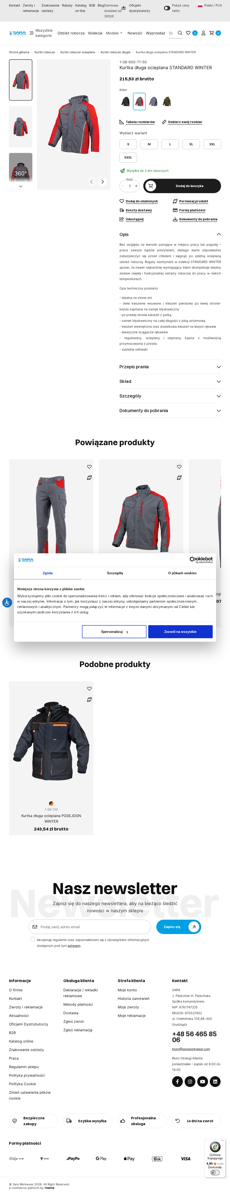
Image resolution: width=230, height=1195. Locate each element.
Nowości (135, 33)
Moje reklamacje (132, 1015)
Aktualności (19, 1015)
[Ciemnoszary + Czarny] (153, 101)
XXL (212, 144)
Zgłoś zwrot (73, 1021)
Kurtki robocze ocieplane (77, 52)
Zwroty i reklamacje (31, 8)
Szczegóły (130, 396)
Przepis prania (134, 366)
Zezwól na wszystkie (180, 632)
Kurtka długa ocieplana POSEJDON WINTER (51, 818)
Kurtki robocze (45, 52)
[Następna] (102, 181)
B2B (92, 5)
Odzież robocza (71, 33)
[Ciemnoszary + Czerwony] (139, 101)
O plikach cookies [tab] (182, 573)
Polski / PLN (212, 5)
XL (191, 144)
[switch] (215, 1172)
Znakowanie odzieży (50, 8)
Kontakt (14, 5)
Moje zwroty (128, 1007)
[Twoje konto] (203, 33)
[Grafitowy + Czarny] (125, 101)
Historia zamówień (133, 998)
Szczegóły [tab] (115, 573)
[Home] (17, 33)
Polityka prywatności (27, 1075)
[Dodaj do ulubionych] (89, 467)
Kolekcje (95, 33)
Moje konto (127, 990)
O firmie (15, 990)
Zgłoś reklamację (77, 1030)
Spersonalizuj (112, 632)
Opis (124, 234)
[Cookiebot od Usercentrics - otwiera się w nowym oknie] (193, 560)
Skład (125, 381)
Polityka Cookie (22, 1084)
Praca (14, 1058)
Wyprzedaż (155, 33)
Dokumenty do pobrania (143, 410)
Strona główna (19, 52)
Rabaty (67, 5)
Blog (101, 5)
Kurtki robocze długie (115, 52)
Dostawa (70, 1013)
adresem (74, 946)
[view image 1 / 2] (74, 124)
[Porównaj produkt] (89, 477)
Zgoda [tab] (48, 573)
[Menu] (223, 1141)
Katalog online (21, 1041)
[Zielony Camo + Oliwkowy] (166, 101)
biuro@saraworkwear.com (191, 1049)
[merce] (49, 1188)
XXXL (128, 157)
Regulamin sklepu (24, 1067)
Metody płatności (78, 1004)
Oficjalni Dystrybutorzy (28, 1024)
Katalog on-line (80, 8)
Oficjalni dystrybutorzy (137, 8)
